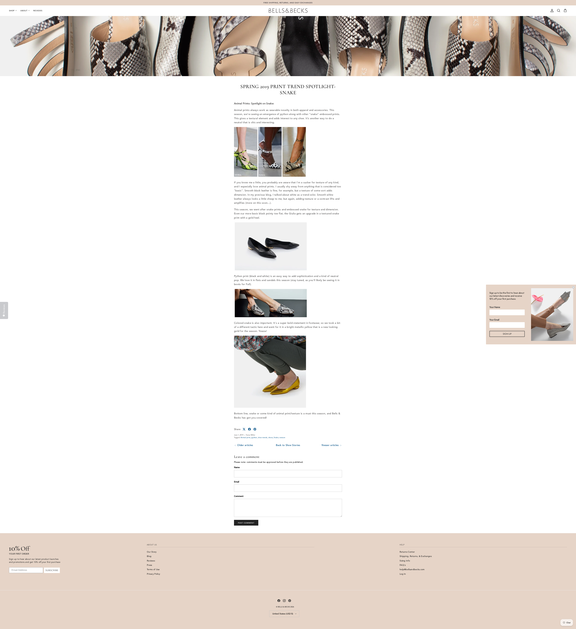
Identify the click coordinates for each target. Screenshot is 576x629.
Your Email (494, 319)
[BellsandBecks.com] (288, 10)
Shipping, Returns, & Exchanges (416, 556)
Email (236, 481)
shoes (270, 437)
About (23, 10)
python (254, 437)
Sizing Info (405, 560)
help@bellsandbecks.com (412, 569)
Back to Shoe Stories (288, 445)
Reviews (37, 10)
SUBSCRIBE (51, 570)
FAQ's (403, 565)
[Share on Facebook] (249, 429)
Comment (238, 496)
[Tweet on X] (244, 429)
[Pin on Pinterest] (255, 429)
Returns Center (407, 551)
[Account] (551, 10)
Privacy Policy (153, 574)
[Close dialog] (573, 287)
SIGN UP (507, 333)
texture (282, 437)
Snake (276, 437)
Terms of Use (153, 569)
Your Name (494, 307)
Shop (12, 10)
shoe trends (262, 437)
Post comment (246, 523)
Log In (403, 574)
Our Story (152, 551)
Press (149, 565)
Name (237, 467)
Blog (149, 556)
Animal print (245, 437)
